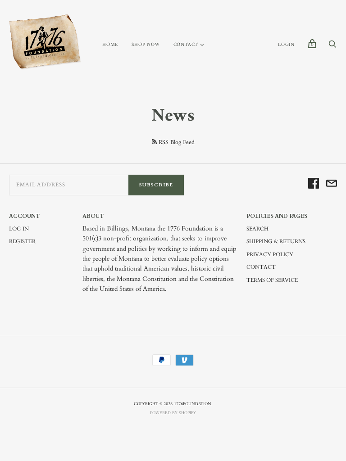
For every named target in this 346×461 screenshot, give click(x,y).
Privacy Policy (269, 254)
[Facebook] (313, 185)
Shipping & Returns (275, 241)
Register (22, 241)
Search (257, 228)
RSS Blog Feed (177, 143)
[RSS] (154, 141)
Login (286, 45)
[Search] (332, 47)
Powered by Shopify (173, 413)
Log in (19, 228)
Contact (186, 45)
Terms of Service (272, 280)
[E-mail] (331, 185)
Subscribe (156, 184)
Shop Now (145, 45)
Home (110, 45)
